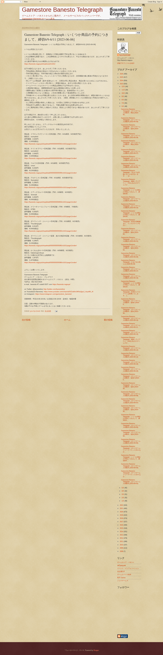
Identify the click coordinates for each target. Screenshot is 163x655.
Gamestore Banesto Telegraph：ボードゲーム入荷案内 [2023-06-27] (130, 151)
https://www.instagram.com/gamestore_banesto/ (53, 294)
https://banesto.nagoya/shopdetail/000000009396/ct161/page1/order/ (50, 158)
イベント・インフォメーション (128, 568)
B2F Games (121, 577)
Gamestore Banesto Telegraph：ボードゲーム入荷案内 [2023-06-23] (130, 206)
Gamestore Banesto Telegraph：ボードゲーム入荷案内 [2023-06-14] (130, 318)
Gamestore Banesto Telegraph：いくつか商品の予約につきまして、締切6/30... (130, 191)
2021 (122, 508)
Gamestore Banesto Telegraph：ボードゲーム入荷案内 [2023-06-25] (130, 165)
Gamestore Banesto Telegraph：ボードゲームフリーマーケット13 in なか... (131, 449)
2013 (122, 535)
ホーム (67, 320)
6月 (123, 106)
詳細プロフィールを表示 (125, 63)
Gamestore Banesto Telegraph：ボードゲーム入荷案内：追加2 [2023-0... (130, 301)
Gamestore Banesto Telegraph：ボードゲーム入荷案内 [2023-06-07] (130, 401)
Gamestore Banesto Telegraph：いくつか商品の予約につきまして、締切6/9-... (130, 417)
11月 (123, 90)
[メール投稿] (56, 311)
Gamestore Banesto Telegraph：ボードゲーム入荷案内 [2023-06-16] (130, 276)
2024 (122, 80)
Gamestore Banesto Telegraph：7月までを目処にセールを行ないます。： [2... (130, 173)
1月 (123, 501)
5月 (123, 488)
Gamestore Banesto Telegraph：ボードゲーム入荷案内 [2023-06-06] (130, 425)
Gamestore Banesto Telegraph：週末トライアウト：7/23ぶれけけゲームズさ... (130, 182)
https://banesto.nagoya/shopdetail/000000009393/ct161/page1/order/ (50, 187)
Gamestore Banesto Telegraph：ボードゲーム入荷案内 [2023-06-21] (130, 239)
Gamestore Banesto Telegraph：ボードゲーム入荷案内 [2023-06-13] (130, 332)
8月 (123, 100)
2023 (122, 84)
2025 (122, 77)
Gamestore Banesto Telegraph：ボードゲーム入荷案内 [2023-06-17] (130, 269)
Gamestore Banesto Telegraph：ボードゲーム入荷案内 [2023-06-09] (130, 393)
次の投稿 (26, 320)
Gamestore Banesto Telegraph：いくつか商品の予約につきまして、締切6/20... (130, 284)
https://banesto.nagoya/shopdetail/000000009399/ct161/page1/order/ (50, 173)
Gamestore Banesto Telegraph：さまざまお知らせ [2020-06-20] (130, 262)
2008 (122, 551)
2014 (122, 531)
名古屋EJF (121, 571)
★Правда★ (121, 565)
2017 (122, 522)
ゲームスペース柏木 (124, 574)
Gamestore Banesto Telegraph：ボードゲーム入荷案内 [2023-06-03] (130, 466)
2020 (122, 512)
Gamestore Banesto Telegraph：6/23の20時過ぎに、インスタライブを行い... (130, 222)
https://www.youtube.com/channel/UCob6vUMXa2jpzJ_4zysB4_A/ (68, 292)
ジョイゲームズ (122, 580)
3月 (123, 494)
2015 (122, 528)
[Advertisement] (141, 621)
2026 (122, 74)
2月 (123, 498)
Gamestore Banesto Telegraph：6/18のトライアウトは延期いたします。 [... (130, 292)
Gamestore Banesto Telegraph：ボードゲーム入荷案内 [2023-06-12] (130, 348)
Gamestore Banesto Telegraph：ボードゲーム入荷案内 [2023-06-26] (130, 158)
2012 (122, 538)
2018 (122, 518)
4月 (123, 491)
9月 (123, 96)
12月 (123, 86)
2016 (122, 525)
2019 (122, 515)
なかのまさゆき (125, 55)
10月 (123, 93)
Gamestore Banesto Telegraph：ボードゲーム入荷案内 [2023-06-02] (130, 481)
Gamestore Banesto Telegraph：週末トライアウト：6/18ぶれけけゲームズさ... (130, 340)
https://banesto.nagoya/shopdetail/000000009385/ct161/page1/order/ (50, 245)
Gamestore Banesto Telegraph (62, 9)
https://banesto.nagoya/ (61, 284)
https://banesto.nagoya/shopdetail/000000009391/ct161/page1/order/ (50, 216)
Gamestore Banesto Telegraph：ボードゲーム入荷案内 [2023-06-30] (130, 120)
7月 (123, 103)
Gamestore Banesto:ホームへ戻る (38, 19)
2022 (122, 505)
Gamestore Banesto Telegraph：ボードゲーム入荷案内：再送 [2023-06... (130, 112)
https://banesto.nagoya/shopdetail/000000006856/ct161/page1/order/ (50, 202)
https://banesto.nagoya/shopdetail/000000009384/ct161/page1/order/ (50, 231)
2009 (122, 548)
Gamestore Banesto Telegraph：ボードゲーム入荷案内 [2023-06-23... (130, 199)
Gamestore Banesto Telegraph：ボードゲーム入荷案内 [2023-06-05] (130, 441)
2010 (122, 545)
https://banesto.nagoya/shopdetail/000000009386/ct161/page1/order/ (50, 262)
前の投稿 (108, 320)
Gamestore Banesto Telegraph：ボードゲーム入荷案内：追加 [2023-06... (130, 127)
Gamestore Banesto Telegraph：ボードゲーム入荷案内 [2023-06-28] (130, 135)
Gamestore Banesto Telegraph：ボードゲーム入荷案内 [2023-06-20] (130, 255)
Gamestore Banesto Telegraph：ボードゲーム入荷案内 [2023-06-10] (130, 362)
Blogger (96, 650)
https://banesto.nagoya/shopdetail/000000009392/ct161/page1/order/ (50, 144)
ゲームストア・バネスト (125, 562)
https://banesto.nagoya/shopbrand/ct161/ (39, 64)
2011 (122, 541)
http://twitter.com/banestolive (54, 289)
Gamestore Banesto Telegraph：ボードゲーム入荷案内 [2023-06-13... (130, 325)
